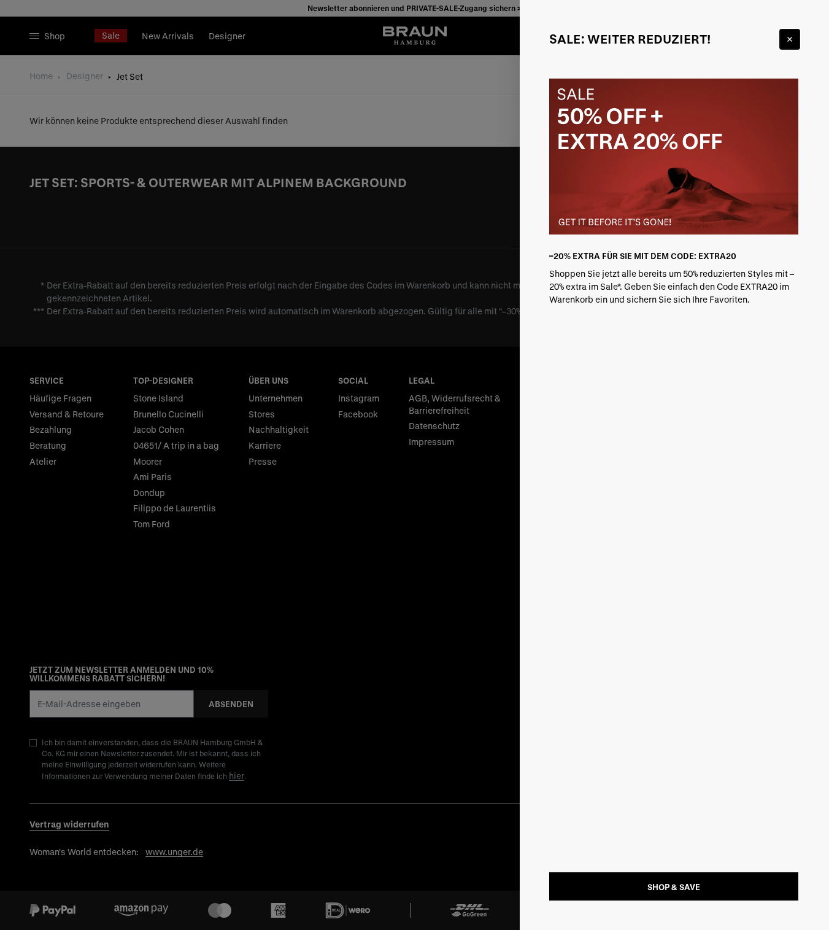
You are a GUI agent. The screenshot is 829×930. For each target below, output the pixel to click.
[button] (414, 465)
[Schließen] (790, 39)
